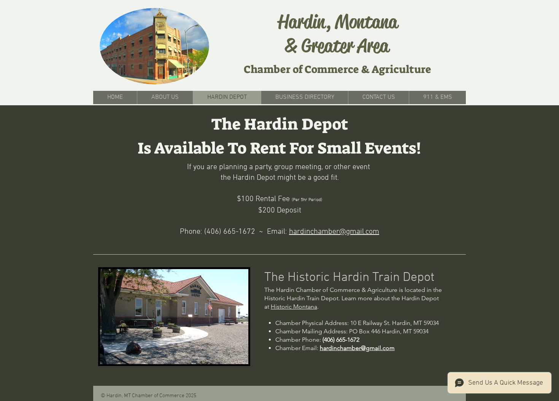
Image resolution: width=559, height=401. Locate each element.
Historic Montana (294, 306)
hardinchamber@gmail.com (334, 231)
